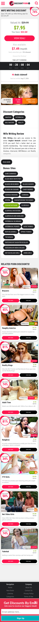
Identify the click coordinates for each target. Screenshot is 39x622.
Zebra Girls (28, 253)
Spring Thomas (26, 232)
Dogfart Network (11, 205)
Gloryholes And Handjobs (14, 216)
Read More (6, 162)
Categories (10, 597)
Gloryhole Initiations (12, 210)
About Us (28, 587)
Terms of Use (28, 597)
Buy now (10, 300)
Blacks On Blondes (12, 184)
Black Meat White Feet (13, 179)
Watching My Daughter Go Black (16, 242)
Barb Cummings (10, 174)
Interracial (19, 117)
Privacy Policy (28, 593)
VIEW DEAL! (19, 38)
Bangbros (6, 440)
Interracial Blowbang (13, 221)
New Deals (10, 590)
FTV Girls (6, 477)
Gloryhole (25, 205)
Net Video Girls (8, 514)
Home (10, 587)
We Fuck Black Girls (12, 253)
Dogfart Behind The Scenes (23, 200)
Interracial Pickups (12, 226)
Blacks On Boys (28, 184)
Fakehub (5, 552)
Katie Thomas (28, 226)
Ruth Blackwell (11, 232)
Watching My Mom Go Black (14, 248)
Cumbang (25, 195)
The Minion (9, 237)
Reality (20, 122)
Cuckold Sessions (11, 195)
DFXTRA (7, 200)
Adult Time (6, 403)
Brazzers (5, 291)
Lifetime (10, 593)
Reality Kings (7, 365)
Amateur (8, 117)
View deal (28, 300)
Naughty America (9, 328)
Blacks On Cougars (12, 189)
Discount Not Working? (19, 56)
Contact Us (28, 590)
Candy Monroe (28, 189)
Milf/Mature (9, 122)
